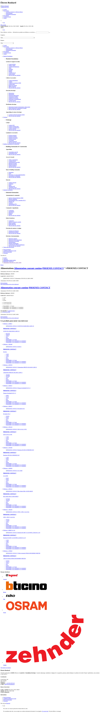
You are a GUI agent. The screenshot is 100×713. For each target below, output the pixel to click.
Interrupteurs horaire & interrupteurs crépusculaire (19, 107)
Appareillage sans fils (13, 152)
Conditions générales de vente (9, 250)
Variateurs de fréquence (14, 230)
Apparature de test (13, 187)
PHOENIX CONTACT (8, 261)
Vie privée (5, 253)
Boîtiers (10, 214)
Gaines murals (12, 74)
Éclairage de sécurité (13, 137)
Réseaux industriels (13, 199)
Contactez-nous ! (11, 310)
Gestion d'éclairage (13, 141)
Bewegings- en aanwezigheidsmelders (17, 174)
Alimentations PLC (13, 204)
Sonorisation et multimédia (14, 176)
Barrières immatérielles (14, 243)
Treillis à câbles (12, 65)
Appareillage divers (13, 153)
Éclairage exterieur (13, 136)
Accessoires (11, 140)
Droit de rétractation (7, 252)
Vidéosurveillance (12, 165)
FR (4, 22)
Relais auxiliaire (12, 223)
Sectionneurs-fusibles (13, 96)
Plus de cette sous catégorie (14, 75)
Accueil (5, 257)
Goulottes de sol (12, 72)
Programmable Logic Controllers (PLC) (17, 200)
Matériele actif (12, 186)
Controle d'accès (12, 161)
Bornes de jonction (13, 85)
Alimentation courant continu (9, 260)
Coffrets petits (12, 84)
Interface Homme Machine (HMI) (16, 198)
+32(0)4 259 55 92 (5, 7)
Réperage (11, 213)
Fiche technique (4, 283)
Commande (11, 210)
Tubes (10, 68)
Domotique (11, 172)
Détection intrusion (13, 164)
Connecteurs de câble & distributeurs (16, 244)
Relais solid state (12, 224)
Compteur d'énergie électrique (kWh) (17, 114)
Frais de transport (7, 249)
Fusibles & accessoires (13, 98)
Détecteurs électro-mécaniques (15, 239)
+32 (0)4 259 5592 (6, 312)
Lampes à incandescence (14, 127)
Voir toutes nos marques (6, 667)
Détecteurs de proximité (14, 241)
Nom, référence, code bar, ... (7, 32)
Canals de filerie (12, 64)
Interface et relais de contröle (15, 222)
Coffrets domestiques (13, 80)
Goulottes (11, 69)
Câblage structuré (12, 182)
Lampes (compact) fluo (14, 126)
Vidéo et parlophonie (13, 159)
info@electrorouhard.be (9, 684)
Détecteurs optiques (13, 238)
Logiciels (11, 202)
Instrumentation (12, 242)
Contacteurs (11, 220)
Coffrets (10, 81)
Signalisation (11, 211)
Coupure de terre (12, 100)
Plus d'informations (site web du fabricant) (10, 284)
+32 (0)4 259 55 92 (10, 683)
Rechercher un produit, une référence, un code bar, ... (24, 32)
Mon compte (3, 25)
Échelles (10, 70)
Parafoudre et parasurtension (15, 99)
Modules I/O (11, 201)
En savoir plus (45, 711)
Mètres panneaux (12, 86)
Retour (2, 265)
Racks (10, 185)
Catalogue (5, 259)
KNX (10, 173)
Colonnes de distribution (14, 66)
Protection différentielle (14, 95)
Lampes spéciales (12, 128)
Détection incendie (13, 163)
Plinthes (10, 71)
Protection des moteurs (13, 232)
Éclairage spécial (12, 139)
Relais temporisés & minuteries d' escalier (17, 108)
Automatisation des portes (14, 162)
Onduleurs (11, 183)
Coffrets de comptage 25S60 (15, 83)
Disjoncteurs (11, 93)
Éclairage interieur (13, 135)
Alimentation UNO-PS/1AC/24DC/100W (12, 262)
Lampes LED (12, 125)
